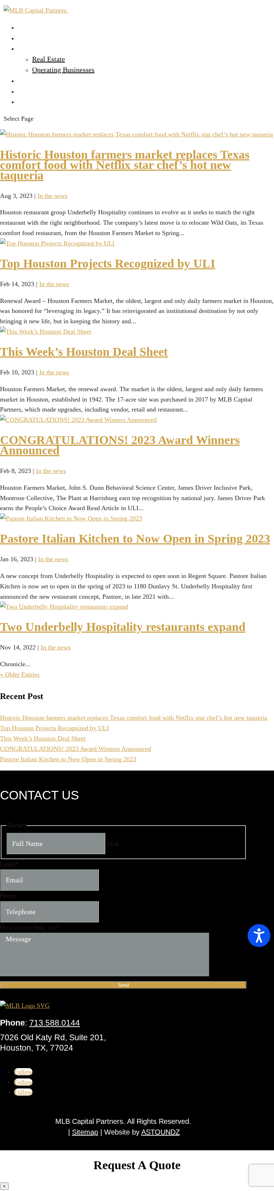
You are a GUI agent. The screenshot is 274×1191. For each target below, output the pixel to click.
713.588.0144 (54, 1022)
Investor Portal (39, 80)
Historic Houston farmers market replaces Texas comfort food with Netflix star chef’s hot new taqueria (124, 165)
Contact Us (34, 101)
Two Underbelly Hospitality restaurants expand (122, 626)
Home (26, 27)
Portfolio (31, 48)
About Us (31, 38)
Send (123, 985)
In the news (52, 195)
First (113, 843)
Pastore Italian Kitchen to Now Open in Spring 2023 (135, 538)
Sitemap (85, 1132)
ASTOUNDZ (160, 1132)
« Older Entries (20, 674)
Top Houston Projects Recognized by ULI (107, 263)
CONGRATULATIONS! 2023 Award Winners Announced (120, 445)
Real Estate (48, 59)
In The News (36, 91)
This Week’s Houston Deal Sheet (84, 351)
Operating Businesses (63, 70)
